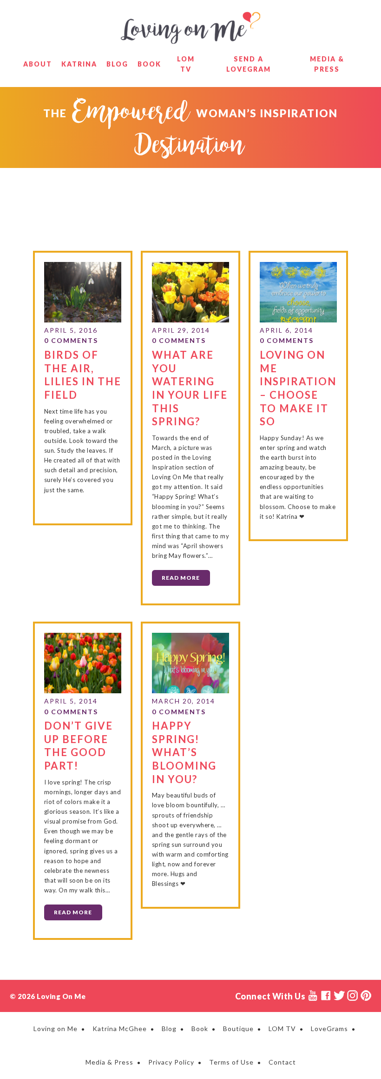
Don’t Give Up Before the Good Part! (78, 745)
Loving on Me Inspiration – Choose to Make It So (298, 388)
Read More (181, 577)
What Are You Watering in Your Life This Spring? (190, 388)
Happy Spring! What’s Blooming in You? (184, 752)
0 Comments (71, 340)
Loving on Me (190, 28)
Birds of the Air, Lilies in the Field (82, 374)
